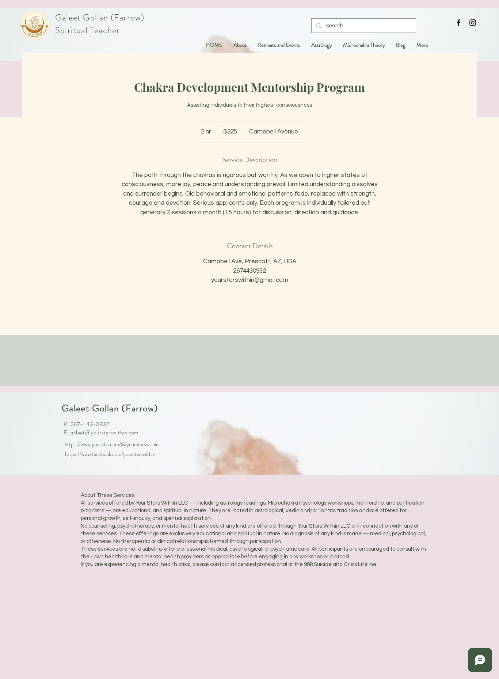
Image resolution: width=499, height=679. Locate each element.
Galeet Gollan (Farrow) (99, 17)
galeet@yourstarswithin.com (104, 433)
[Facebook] (458, 22)
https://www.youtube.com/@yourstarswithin (112, 444)
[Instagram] (472, 22)
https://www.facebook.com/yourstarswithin (110, 454)
